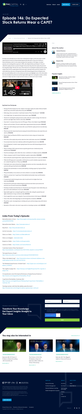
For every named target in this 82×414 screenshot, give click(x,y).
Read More (5, 363)
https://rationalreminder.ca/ (23, 224)
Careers (62, 391)
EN (23, 4)
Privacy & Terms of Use (7, 407)
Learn (58, 4)
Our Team (63, 386)
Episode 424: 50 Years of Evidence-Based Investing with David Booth (67, 77)
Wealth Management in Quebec (52, 390)
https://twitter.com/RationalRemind (21, 234)
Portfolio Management (50, 386)
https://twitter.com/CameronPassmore (22, 244)
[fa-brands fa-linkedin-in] (76, 408)
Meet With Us (73, 386)
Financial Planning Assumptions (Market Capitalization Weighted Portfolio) (67, 88)
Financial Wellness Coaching (51, 388)
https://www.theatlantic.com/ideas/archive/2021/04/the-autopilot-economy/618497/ (22, 250)
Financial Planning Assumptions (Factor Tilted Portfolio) (68, 83)
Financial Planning (49, 383)
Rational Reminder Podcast (19, 38)
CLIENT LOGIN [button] (75, 4)
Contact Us (63, 396)
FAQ (62, 394)
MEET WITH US (66, 4)
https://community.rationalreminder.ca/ (22, 231)
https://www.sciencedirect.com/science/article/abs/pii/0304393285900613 (20, 255)
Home (9, 38)
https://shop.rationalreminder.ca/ (17, 227)
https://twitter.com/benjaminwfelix (21, 241)
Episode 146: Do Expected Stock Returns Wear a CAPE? (39, 38)
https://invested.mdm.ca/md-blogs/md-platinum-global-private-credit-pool (20, 288)
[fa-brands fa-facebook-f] (74, 408)
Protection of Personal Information (20, 407)
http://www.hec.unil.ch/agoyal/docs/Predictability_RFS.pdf (16, 276)
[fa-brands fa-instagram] (79, 408)
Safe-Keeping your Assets (64, 388)
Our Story (63, 383)
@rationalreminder (18, 238)
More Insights (56, 93)
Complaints (31, 407)
